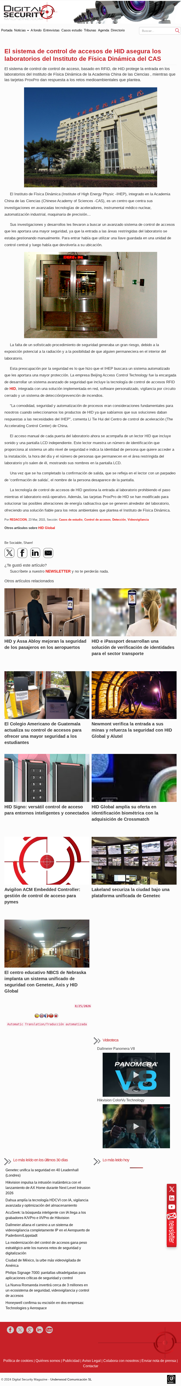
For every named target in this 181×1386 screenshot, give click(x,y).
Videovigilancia (138, 519)
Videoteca (110, 1040)
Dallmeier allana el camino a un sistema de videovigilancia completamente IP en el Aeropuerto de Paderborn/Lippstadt (48, 1230)
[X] (9, 553)
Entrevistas (51, 30)
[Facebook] (22, 553)
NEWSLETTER (58, 571)
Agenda (103, 30)
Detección (119, 519)
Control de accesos (97, 519)
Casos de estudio (71, 519)
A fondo (36, 30)
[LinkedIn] (35, 553)
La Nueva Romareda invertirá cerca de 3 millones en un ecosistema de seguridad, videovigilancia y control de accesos (47, 1290)
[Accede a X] (171, 1189)
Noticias (20, 30)
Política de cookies (18, 1361)
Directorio (118, 30)
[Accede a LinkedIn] (171, 1198)
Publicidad (71, 1361)
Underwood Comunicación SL (71, 1379)
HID (12, 389)
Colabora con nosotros (121, 1361)
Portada (6, 29)
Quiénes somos (48, 1361)
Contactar (90, 1366)
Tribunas (90, 30)
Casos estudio (71, 30)
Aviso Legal (91, 1361)
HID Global (46, 528)
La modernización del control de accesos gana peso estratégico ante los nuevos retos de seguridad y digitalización (46, 1248)
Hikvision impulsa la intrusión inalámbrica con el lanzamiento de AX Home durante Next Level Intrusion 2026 (48, 1188)
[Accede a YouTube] (171, 1206)
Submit (177, 30)
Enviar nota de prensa (158, 1361)
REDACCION (18, 519)
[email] (48, 553)
